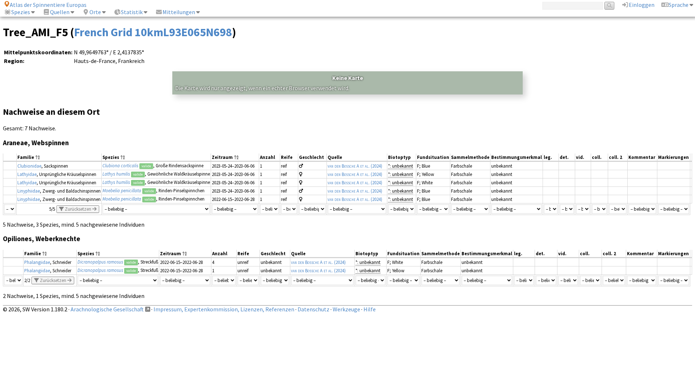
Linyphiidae (28, 191)
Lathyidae (27, 174)
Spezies (20, 12)
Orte (95, 12)
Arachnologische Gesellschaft (107, 309)
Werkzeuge (346, 309)
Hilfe (369, 309)
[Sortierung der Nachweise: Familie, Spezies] (37, 157)
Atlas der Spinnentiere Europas (48, 4)
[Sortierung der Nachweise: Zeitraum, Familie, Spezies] (236, 157)
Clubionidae (29, 166)
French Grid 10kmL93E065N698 (153, 32)
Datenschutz (313, 309)
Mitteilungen (179, 12)
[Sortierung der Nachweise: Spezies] (122, 157)
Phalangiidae (37, 262)
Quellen (60, 12)
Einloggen (641, 4)
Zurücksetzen (78, 209)
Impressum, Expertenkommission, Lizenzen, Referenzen (223, 309)
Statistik (132, 12)
